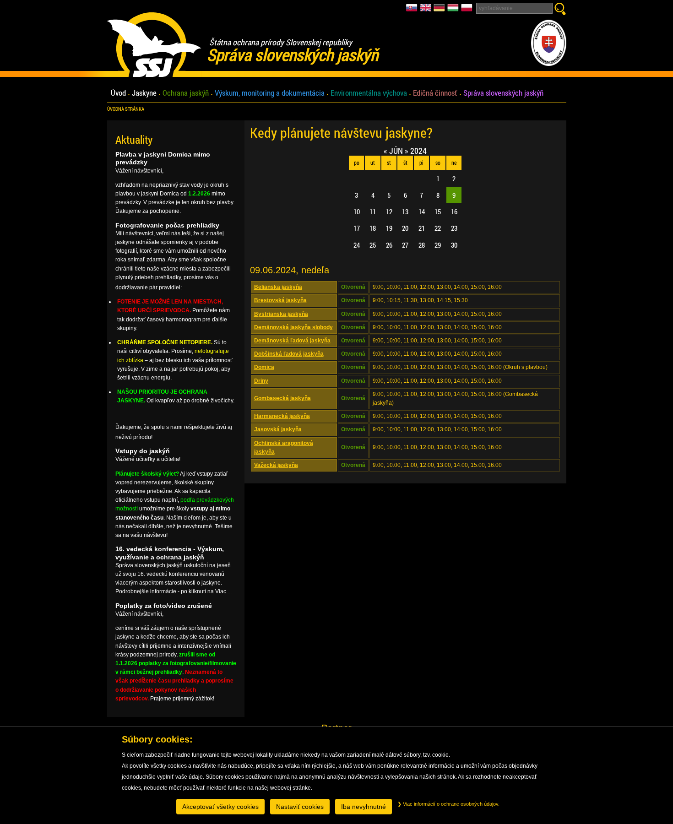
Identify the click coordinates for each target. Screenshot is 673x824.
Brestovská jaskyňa (280, 300)
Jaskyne (144, 93)
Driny (261, 381)
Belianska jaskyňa (278, 287)
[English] (427, 10)
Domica (264, 367)
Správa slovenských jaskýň (503, 93)
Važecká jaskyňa (276, 465)
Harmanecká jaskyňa (282, 416)
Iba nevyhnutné (363, 806)
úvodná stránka (125, 109)
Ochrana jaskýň (186, 93)
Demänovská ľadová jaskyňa (292, 340)
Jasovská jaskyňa (278, 429)
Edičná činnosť (435, 93)
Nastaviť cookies (300, 806)
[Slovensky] (413, 10)
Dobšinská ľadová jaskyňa (289, 354)
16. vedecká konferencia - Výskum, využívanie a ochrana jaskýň (169, 552)
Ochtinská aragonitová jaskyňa (283, 447)
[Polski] (466, 10)
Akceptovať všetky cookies (220, 806)
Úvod (118, 93)
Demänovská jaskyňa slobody (293, 327)
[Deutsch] (440, 10)
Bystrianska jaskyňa (281, 314)
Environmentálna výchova (369, 93)
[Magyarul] (454, 10)
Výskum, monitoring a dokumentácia (270, 93)
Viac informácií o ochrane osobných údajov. (450, 804)
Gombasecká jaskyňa (282, 398)
